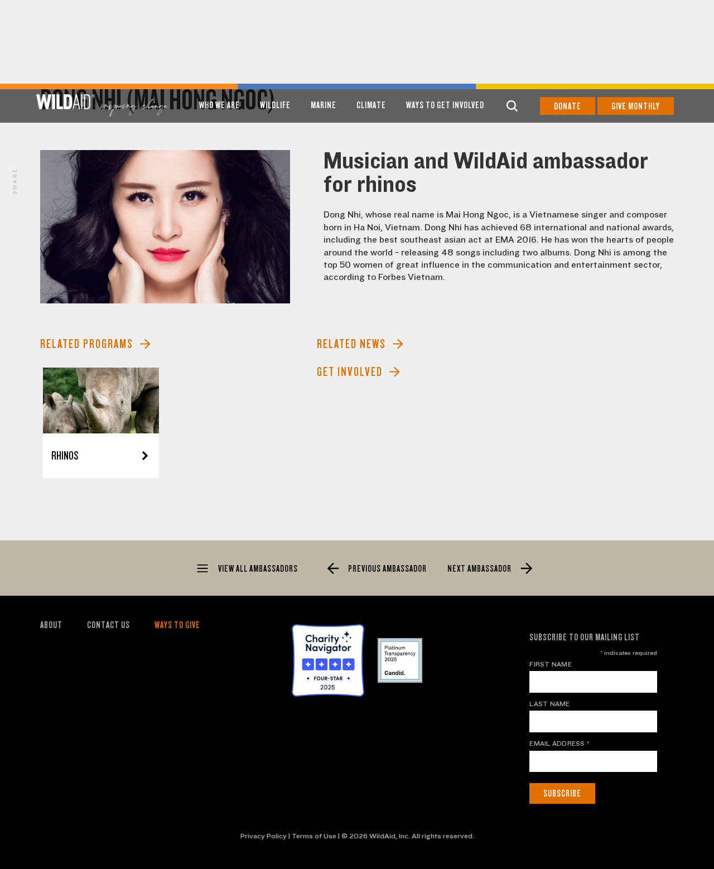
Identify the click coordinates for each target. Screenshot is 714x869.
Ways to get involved (445, 105)
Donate (567, 106)
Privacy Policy (263, 836)
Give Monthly (635, 106)
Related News (351, 344)
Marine (323, 105)
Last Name (549, 704)
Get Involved (350, 372)
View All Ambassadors (257, 568)
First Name (550, 664)
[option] (165, 226)
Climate (371, 105)
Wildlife (275, 105)
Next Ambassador (480, 568)
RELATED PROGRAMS (86, 344)
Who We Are (219, 105)
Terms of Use (314, 836)
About (51, 625)
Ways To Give (177, 625)
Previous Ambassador (386, 568)
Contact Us (108, 625)
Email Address (559, 743)
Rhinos (64, 456)
